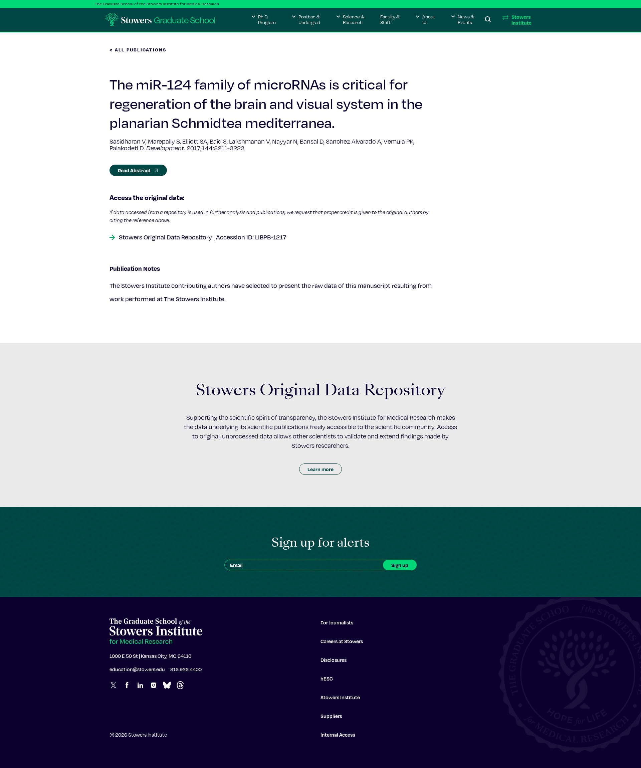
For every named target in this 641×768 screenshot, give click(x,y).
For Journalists (336, 622)
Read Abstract (134, 170)
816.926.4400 (186, 669)
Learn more (320, 469)
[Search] (488, 20)
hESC (326, 679)
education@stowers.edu (137, 669)
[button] (263, 19)
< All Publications (138, 49)
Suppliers (331, 716)
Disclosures (333, 660)
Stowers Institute (340, 697)
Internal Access (337, 735)
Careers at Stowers (341, 641)
